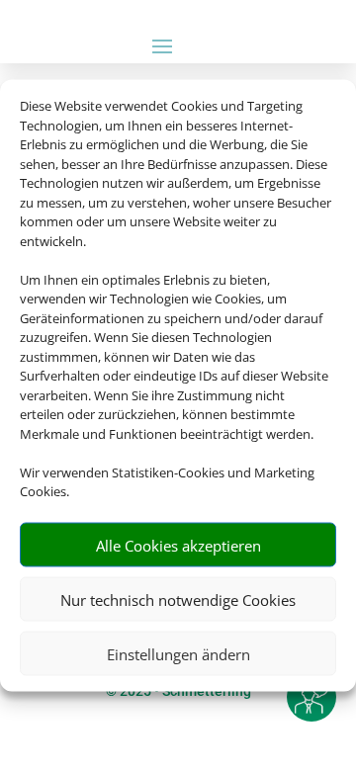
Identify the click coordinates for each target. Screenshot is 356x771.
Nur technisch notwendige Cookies (178, 599)
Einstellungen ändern (178, 653)
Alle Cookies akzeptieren (178, 545)
